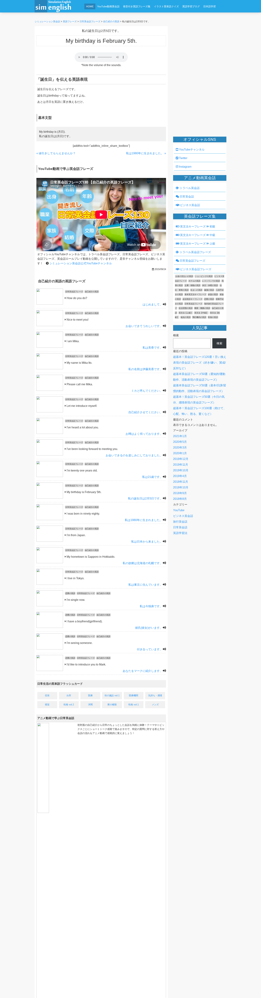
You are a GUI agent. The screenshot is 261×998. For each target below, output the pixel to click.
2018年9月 (180, 493)
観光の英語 (186, 317)
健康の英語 (209, 290)
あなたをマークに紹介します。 (142, 670)
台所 (68, 695)
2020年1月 (180, 453)
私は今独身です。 (151, 606)
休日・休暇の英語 (210, 285)
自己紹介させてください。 (145, 412)
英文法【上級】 (185, 313)
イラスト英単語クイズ (166, 6)
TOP (253, 990)
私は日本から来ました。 (146, 541)
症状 (47, 695)
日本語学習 (209, 6)
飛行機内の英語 (199, 317)
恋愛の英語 (70, 593)
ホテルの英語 (194, 281)
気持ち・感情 (155, 695)
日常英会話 (186, 196)
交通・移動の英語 (192, 285)
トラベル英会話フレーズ (195, 252)
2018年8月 (180, 498)
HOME (90, 6)
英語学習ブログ (191, 6)
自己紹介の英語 (92, 292)
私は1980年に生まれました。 (143, 520)
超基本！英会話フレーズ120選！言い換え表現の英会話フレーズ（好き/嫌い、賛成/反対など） (199, 362)
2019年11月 (180, 464)
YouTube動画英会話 (108, 6)
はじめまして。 (152, 304)
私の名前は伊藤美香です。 (145, 369)
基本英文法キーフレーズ (195, 294)
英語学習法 (180, 533)
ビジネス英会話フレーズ (195, 269)
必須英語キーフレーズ (192, 299)
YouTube (178, 510)
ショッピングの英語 (204, 276)
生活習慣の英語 (185, 308)
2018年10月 (180, 487)
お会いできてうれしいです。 (144, 326)
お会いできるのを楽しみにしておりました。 (134, 455)
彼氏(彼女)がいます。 (148, 627)
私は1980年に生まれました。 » (146, 153)
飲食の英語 (213, 317)
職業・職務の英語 (202, 308)
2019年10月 (180, 470)
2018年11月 (180, 481)
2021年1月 (180, 436)
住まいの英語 (196, 290)
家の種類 (112, 704)
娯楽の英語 (213, 294)
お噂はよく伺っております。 (144, 433)
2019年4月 (180, 476)
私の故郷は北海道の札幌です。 (142, 563)
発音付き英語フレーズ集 (136, 6)
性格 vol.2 (69, 704)
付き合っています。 (149, 649)
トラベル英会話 (189, 188)
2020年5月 (180, 441)
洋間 (90, 704)
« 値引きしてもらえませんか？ (56, 153)
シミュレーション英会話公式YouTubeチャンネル (80, 263)
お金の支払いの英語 (184, 276)
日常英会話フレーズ (74, 292)
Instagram (184, 166)
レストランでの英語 (211, 281)
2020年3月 (180, 447)
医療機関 (133, 695)
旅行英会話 (180, 521)
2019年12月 (180, 458)
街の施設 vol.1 (112, 695)
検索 (176, 335)
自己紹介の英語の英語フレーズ (61, 281)
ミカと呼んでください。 (146, 390)
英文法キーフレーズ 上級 (197, 243)
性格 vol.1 (133, 704)
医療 (90, 695)
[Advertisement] (153, 15)
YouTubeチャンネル (191, 149)
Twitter (182, 158)
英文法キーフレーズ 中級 (197, 235)
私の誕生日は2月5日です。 (145, 498)
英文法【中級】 (201, 313)
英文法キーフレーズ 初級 (197, 226)
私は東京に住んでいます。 (145, 584)
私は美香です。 (152, 347)
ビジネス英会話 (189, 205)
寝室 (47, 704)
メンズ (155, 704)
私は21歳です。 (152, 476)
